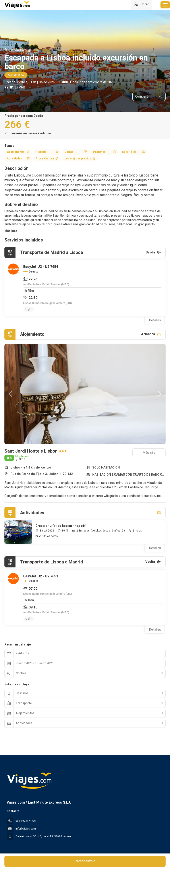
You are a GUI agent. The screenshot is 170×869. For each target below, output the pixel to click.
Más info (10, 231)
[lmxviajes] (29, 781)
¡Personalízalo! (85, 861)
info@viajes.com (25, 828)
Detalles (155, 320)
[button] (11, 394)
